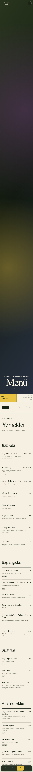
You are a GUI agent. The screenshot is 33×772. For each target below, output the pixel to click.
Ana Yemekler (26, 411)
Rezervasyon (20, 768)
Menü (13, 768)
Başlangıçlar (11, 411)
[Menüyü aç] (30, 3)
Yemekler (5, 407)
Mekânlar (5, 768)
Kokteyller (14, 407)
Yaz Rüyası (5, 398)
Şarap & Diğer (24, 407)
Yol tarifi (28, 768)
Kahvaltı (4, 411)
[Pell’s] (6, 3)
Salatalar (18, 411)
